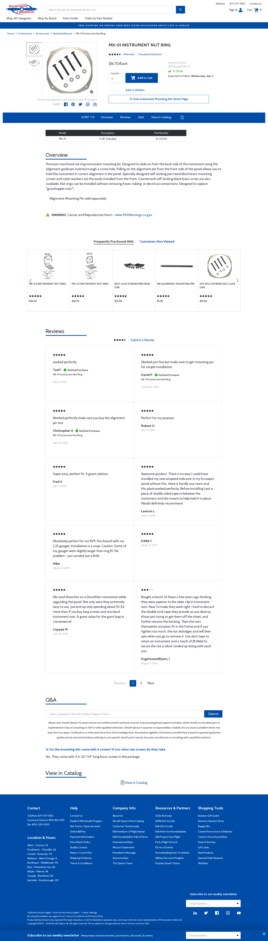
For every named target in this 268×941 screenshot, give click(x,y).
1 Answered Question (150, 54)
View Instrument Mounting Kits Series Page (160, 99)
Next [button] (237, 280)
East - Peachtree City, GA (41, 867)
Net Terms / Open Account (85, 826)
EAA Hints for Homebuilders (170, 831)
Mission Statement (123, 847)
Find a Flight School (166, 842)
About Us (118, 815)
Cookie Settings (89, 912)
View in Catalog (161, 117)
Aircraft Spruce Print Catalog (128, 821)
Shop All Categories (18, 18)
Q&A (141, 117)
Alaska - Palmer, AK (37, 871)
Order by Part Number (99, 18)
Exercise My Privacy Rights (66, 912)
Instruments (25, 33)
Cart (254, 9)
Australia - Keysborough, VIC (43, 880)
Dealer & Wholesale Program (86, 821)
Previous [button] (30, 280)
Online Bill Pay (78, 831)
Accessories (42, 33)
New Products (205, 852)
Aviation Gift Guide (208, 815)
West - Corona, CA (37, 845)
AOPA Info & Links (165, 821)
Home (10, 33)
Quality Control (78, 847)
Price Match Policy (80, 842)
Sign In (233, 9)
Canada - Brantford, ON (40, 875)
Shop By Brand (47, 18)
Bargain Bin (204, 826)
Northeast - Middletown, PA (42, 862)
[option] (69, 70)
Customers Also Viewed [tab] (157, 241)
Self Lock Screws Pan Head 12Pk (132, 285)
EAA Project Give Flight (167, 836)
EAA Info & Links (164, 826)
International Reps (123, 842)
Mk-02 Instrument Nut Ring (47, 283)
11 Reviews (129, 54)
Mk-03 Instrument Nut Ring (90, 283)
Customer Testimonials (126, 826)
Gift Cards (203, 847)
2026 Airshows (163, 815)
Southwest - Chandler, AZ (41, 849)
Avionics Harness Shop (211, 821)
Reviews (125, 117)
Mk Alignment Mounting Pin (175, 283)
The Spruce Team (123, 863)
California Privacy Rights (39, 912)
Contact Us (256, 3)
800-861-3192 (56, 820)
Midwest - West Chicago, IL (42, 858)
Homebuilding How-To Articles (172, 852)
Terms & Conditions (81, 863)
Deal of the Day (206, 842)
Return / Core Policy (81, 852)
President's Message (124, 852)
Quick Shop (49, 302)
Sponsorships (121, 858)
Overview (107, 117)
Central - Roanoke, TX (39, 854)
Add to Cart (144, 78)
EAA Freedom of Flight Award (129, 831)
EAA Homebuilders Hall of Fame (130, 836)
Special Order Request (210, 858)
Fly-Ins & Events (164, 847)
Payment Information (82, 836)
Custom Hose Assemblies (212, 836)
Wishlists (220, 3)
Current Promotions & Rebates (215, 831)
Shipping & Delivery (81, 858)
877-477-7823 (237, 3)
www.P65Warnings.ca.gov (133, 215)
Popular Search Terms (167, 863)
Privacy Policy (96, 916)
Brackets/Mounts (62, 33)
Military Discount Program (169, 858)
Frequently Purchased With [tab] (114, 241)
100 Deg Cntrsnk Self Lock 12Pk (217, 285)
